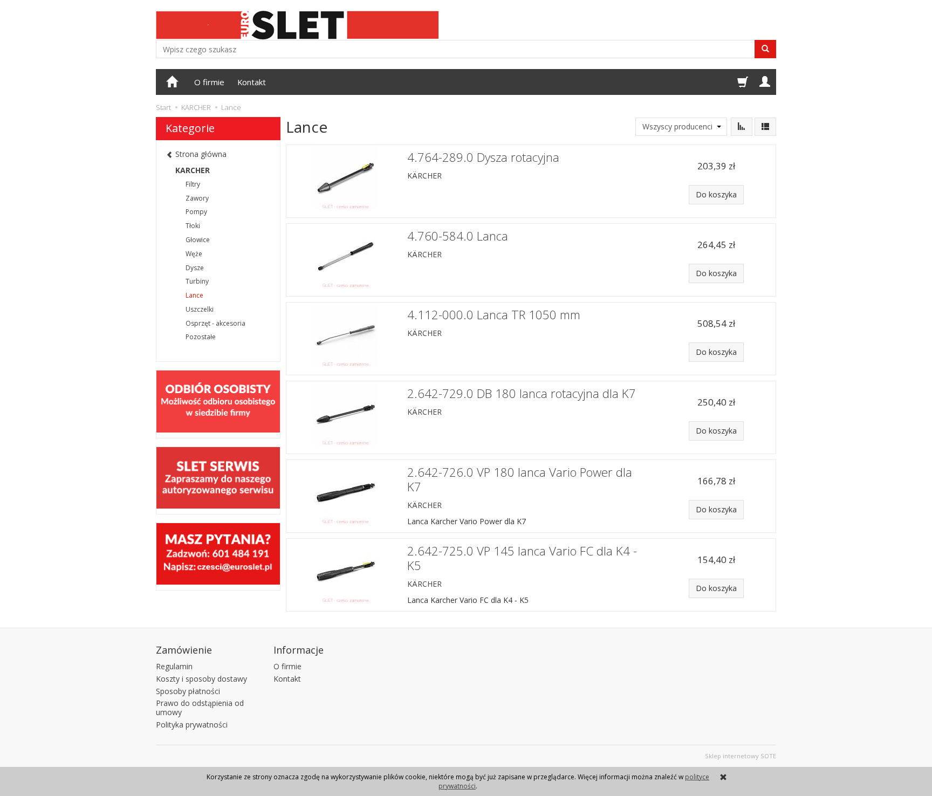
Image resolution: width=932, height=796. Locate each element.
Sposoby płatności (188, 691)
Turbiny (197, 281)
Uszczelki (200, 309)
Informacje (298, 649)
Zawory (197, 198)
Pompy (196, 211)
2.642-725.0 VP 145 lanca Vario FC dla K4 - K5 (522, 558)
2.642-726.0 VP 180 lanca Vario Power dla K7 (519, 479)
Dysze (195, 267)
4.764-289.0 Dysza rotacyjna (483, 157)
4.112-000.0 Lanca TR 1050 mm (493, 314)
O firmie (209, 82)
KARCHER (192, 170)
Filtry (193, 184)
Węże (194, 253)
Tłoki (193, 225)
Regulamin (174, 666)
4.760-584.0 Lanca (457, 236)
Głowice (198, 239)
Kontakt (251, 82)
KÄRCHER (424, 175)
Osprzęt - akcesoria (215, 323)
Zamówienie (184, 649)
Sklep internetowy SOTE (740, 756)
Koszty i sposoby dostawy (201, 679)
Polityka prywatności (192, 724)
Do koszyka (716, 194)
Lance (194, 295)
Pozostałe (201, 336)
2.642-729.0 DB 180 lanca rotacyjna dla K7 (521, 393)
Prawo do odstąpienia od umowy (200, 707)
